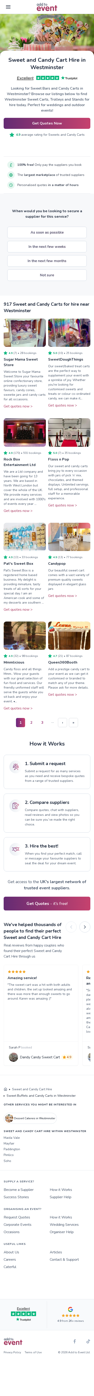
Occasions (12, 1232)
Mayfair (9, 1143)
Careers (10, 1259)
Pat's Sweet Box (18, 563)
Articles (56, 1252)
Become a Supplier (19, 1189)
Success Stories (16, 1197)
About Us (11, 1252)
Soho (7, 1161)
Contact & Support (64, 1259)
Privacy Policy (12, 1352)
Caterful (10, 1266)
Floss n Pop (58, 459)
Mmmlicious (14, 662)
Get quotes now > (18, 406)
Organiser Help (62, 1232)
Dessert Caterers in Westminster (34, 1118)
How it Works (61, 1189)
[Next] (84, 927)
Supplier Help (60, 1197)
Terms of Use (33, 1352)
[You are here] (5, 1089)
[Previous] (71, 927)
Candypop (57, 563)
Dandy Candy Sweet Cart (40, 1057)
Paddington (12, 1149)
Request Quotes (17, 1217)
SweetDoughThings (65, 359)
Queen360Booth (62, 662)
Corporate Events (17, 1224)
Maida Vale (12, 1138)
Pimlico (9, 1155)
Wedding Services (64, 1224)
